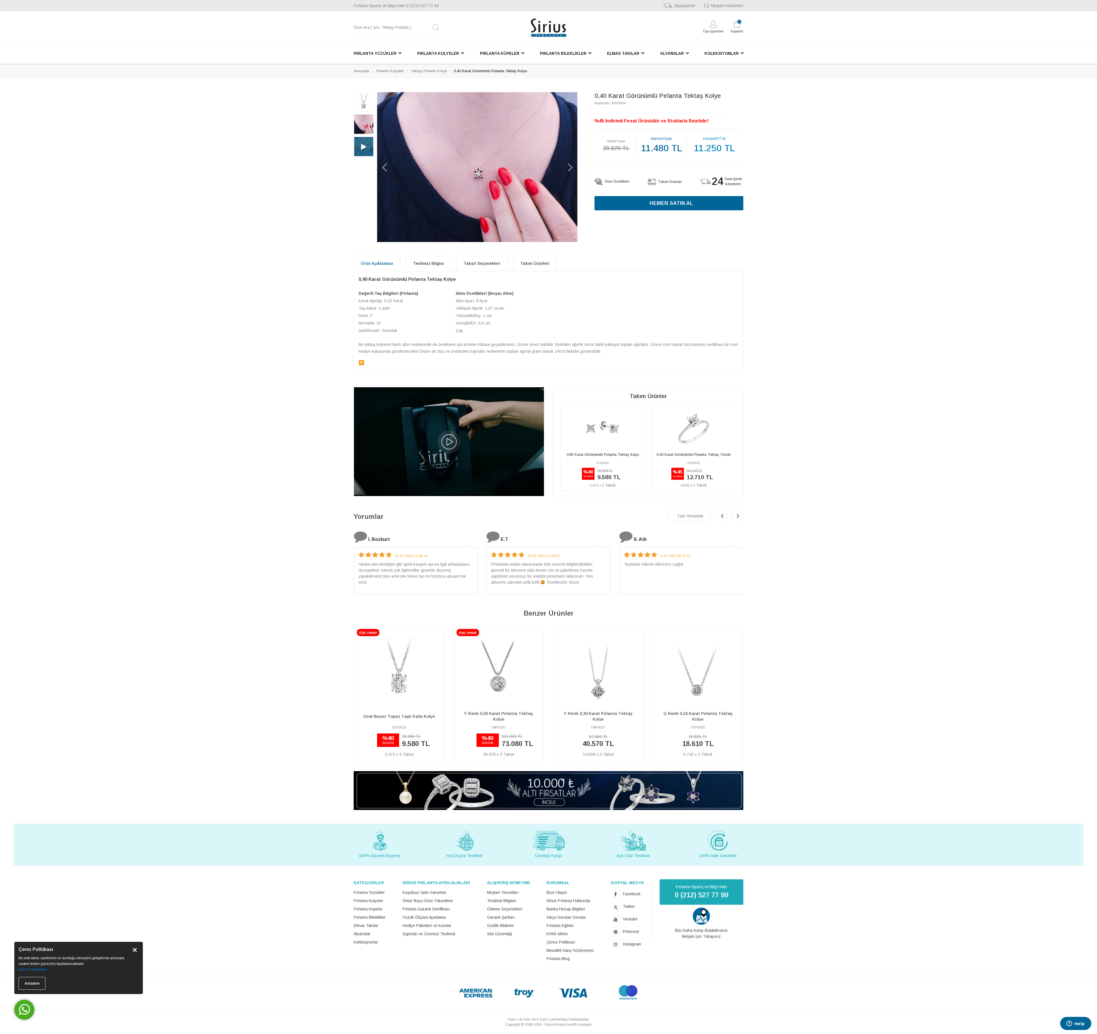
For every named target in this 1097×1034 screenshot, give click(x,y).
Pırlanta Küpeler (368, 909)
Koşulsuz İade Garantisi (424, 892)
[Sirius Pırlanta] (548, 27)
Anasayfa (361, 71)
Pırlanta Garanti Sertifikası (426, 909)
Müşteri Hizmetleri (727, 5)
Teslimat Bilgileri (501, 900)
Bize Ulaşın (557, 892)
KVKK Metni (557, 934)
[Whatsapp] (24, 1010)
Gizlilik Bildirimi (500, 925)
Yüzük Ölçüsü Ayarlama (424, 917)
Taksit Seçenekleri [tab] (482, 263)
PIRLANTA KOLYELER (438, 53)
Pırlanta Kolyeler (390, 71)
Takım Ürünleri (534, 263)
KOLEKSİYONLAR (721, 53)
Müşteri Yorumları (503, 892)
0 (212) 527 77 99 (422, 5)
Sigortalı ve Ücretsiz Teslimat (429, 934)
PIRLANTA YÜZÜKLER (375, 53)
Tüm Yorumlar (690, 516)
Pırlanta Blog (558, 958)
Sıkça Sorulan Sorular (566, 917)
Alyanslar (362, 934)
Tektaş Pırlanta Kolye (429, 71)
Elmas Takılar (366, 925)
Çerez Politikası (561, 942)
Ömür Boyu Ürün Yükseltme (428, 900)
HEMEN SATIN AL (671, 203)
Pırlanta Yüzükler (369, 892)
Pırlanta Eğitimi (560, 925)
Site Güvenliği (499, 934)
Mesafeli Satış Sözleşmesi (570, 950)
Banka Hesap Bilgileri (566, 909)
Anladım (32, 983)
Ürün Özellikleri (616, 182)
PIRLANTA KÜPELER (499, 53)
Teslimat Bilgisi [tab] (428, 263)
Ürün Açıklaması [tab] (377, 263)
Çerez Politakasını (33, 969)
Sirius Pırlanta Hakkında (568, 900)
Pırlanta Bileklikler (370, 917)
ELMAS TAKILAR (623, 53)
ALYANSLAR (672, 53)
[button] (384, 167)
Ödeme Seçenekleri (505, 909)
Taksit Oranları (669, 182)
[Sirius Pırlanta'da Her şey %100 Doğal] (548, 790)
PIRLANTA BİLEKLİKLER (563, 53)
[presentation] (722, 515)
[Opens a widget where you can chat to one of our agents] (1075, 1024)
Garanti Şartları (501, 917)
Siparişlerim (684, 5)
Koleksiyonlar (366, 942)
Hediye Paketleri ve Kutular (427, 925)
